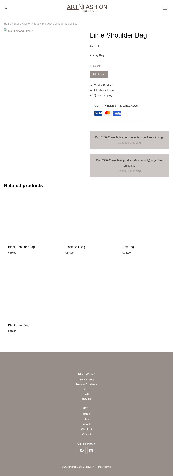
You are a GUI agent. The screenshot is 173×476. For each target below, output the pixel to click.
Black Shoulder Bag (21, 247)
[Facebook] (82, 450)
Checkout (86, 429)
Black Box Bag (75, 247)
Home (86, 413)
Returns (86, 398)
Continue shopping (129, 142)
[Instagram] (91, 450)
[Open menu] (165, 8)
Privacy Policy (86, 379)
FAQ (86, 394)
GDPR (86, 389)
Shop (86, 419)
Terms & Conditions (86, 384)
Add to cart (99, 74)
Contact (86, 434)
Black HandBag (18, 325)
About (86, 424)
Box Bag (128, 247)
